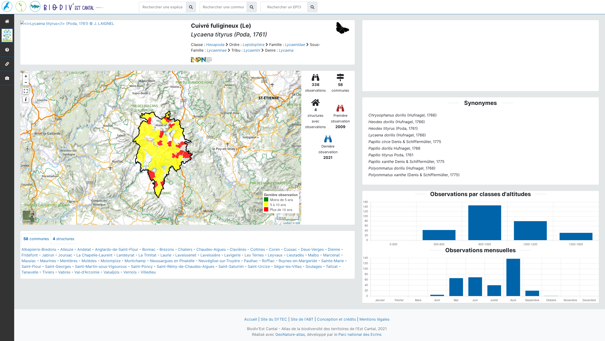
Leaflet (287, 223)
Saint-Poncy (142, 266)
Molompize (111, 260)
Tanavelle (30, 272)
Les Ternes (254, 255)
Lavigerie (232, 255)
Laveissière (210, 255)
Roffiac (268, 260)
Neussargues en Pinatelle (172, 260)
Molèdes (89, 260)
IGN (297, 223)
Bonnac (149, 249)
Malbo (313, 255)
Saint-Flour (31, 266)
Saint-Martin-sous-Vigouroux (101, 266)
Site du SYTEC (274, 319)
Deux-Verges (312, 249)
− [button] (26, 82)
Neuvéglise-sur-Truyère (219, 260)
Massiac (29, 260)
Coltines (257, 249)
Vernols (130, 272)
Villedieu (148, 272)
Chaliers (185, 249)
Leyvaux (275, 255)
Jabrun (48, 255)
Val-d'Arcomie (86, 272)
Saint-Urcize (259, 266)
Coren (274, 249)
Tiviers (48, 272)
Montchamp (135, 260)
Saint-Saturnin (231, 266)
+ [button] (26, 76)
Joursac (65, 255)
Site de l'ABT (302, 319)
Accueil (250, 319)
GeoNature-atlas (290, 334)
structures (63, 238)
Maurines (48, 260)
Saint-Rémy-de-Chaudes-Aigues (185, 266)
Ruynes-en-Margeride (298, 260)
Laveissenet (185, 255)
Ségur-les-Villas (288, 266)
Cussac (290, 249)
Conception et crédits (336, 319)
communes (36, 238)
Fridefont (30, 255)
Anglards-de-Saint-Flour (116, 249)
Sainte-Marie (332, 260)
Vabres (64, 272)
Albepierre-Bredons (39, 249)
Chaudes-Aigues (211, 249)
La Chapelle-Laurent (94, 255)
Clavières (238, 249)
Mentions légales (374, 319)
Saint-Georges (58, 266)
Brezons (167, 249)
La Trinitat (147, 255)
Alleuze (66, 249)
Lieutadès (295, 255)
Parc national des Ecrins (359, 334)
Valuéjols (111, 272)
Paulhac (251, 260)
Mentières (69, 260)
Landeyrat (125, 255)
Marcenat (331, 255)
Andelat (84, 249)
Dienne (334, 249)
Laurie (165, 255)
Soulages (314, 266)
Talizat (332, 266)
